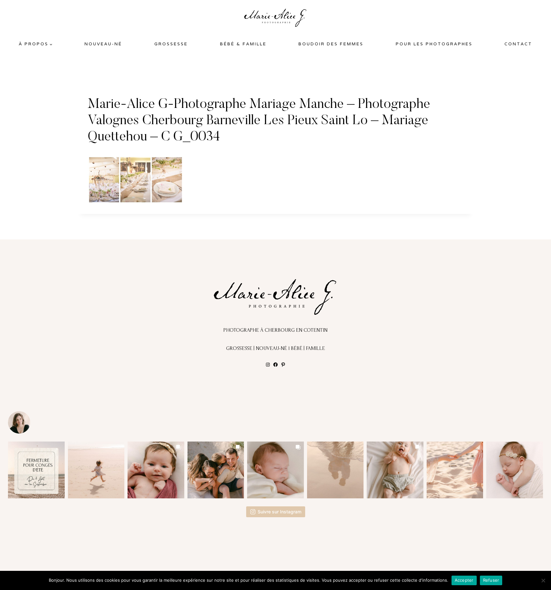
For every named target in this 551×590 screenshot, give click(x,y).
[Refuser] (543, 580)
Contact (518, 44)
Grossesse (171, 44)
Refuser (491, 580)
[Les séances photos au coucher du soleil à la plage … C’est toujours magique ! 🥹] (335, 470)
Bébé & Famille (243, 44)
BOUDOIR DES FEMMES (331, 44)
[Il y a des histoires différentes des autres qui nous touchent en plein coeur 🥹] (156, 470)
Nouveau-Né (103, 44)
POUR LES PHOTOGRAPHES (434, 44)
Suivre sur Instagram (279, 511)
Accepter (464, 580)
